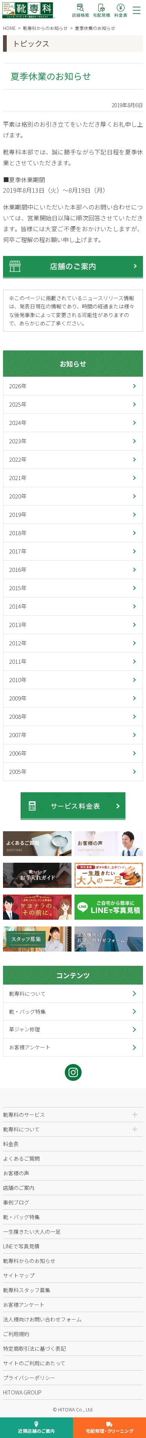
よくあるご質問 (21, 1158)
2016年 (18, 569)
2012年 (18, 643)
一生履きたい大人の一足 (32, 1231)
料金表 (11, 1144)
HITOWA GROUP (22, 1392)
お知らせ (73, 363)
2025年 (18, 404)
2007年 (18, 735)
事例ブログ (16, 1202)
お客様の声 (16, 1173)
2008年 (18, 716)
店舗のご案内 (18, 1187)
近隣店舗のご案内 (36, 1431)
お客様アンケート (30, 1047)
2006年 (18, 753)
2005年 (18, 771)
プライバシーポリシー (29, 1377)
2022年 (18, 459)
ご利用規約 (16, 1334)
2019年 (18, 514)
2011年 (18, 661)
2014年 (18, 606)
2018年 (18, 533)
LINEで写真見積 (21, 1246)
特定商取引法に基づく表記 (34, 1348)
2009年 (18, 698)
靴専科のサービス (24, 1114)
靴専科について (27, 993)
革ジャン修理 (24, 1029)
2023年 (18, 441)
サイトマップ (18, 1275)
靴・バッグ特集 (27, 1011)
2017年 (18, 551)
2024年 (18, 422)
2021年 (18, 478)
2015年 (18, 588)
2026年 (18, 386)
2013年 (18, 624)
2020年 (18, 496)
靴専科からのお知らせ (29, 1260)
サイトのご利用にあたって (34, 1363)
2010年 (18, 680)
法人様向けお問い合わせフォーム (42, 1319)
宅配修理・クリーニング (110, 1431)
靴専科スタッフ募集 (26, 1290)
